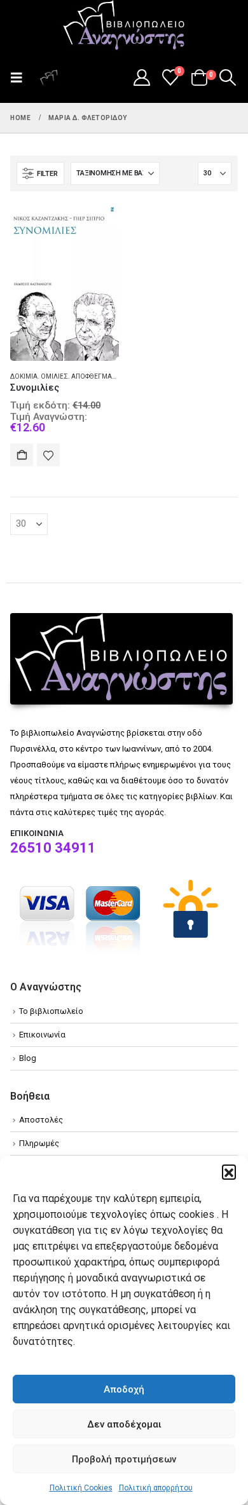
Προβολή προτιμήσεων (124, 1459)
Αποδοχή (124, 1389)
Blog (27, 1058)
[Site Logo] (124, 26)
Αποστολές (41, 1119)
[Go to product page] (64, 280)
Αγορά (21, 454)
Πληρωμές (39, 1143)
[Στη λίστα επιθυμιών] (48, 454)
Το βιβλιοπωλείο (51, 1011)
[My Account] (141, 77)
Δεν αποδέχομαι (124, 1424)
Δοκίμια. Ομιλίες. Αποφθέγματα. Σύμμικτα (82, 376)
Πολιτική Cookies (81, 1487)
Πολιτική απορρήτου (156, 1487)
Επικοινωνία (42, 1034)
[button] (229, 1171)
